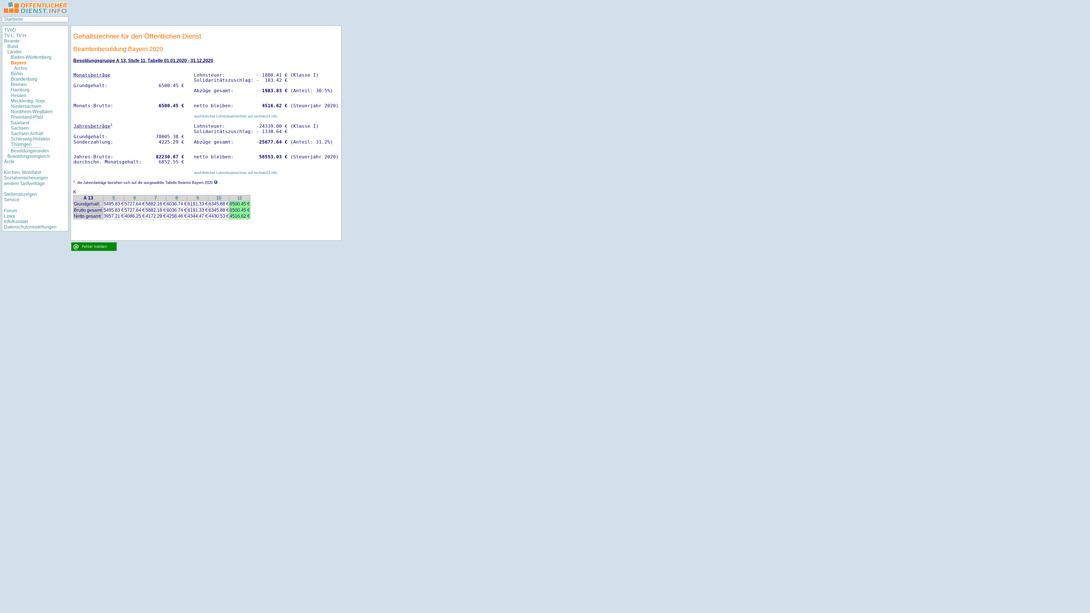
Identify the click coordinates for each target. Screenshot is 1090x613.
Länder (14, 51)
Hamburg (20, 89)
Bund (12, 46)
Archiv (20, 68)
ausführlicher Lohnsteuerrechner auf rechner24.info (235, 116)
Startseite (13, 19)
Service (11, 199)
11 (239, 198)
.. (81, 198)
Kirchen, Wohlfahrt (22, 172)
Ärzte (9, 161)
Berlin (17, 73)
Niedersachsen (26, 106)
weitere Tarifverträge (24, 183)
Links (9, 216)
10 (218, 198)
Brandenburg (24, 79)
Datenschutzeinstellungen (30, 226)
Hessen (18, 95)
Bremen (19, 84)
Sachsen (20, 128)
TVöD (10, 30)
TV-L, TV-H (15, 35)
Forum (10, 210)
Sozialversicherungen (26, 177)
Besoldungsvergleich (28, 156)
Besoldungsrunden (30, 150)
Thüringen (21, 144)
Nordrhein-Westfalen (32, 111)
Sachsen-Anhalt (27, 133)
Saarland (20, 122)
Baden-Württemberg (31, 57)
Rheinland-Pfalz (27, 117)
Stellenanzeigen (20, 194)
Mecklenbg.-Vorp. (28, 100)
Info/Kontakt (16, 221)
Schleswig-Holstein (30, 139)
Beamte (12, 41)
